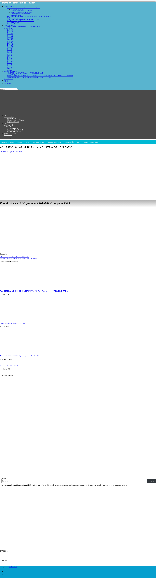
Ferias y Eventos (9, 28)
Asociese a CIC (9, 125)
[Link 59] (11, 112)
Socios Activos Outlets (15, 130)
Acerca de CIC (9, 117)
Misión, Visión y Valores (15, 120)
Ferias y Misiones (12, 18)
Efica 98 (9, 50)
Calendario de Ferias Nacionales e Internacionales (23, 19)
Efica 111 (9, 32)
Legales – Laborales (10, 71)
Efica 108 (10, 37)
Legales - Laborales (15, 152)
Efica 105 (10, 41)
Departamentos (13, 122)
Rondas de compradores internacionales (20, 21)
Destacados (4, 152)
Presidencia (7, 83)
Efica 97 (9, 51)
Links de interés (16, 15)
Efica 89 (9, 63)
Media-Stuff (13, 567)
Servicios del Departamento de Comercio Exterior (23, 8)
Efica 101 (10, 45)
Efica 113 (10, 29)
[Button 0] (18, 89)
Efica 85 (9, 69)
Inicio (5, 115)
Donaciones (8, 135)
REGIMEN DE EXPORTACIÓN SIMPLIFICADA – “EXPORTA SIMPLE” (29, 16)
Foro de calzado (12, 24)
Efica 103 (10, 42)
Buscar (3, 478)
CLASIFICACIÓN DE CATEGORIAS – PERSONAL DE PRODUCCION (29, 77)
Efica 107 (10, 38)
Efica (5, 123)
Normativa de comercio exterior (21, 12)
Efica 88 (9, 64)
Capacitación (8, 79)
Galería (9, 70)
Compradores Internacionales (20, 13)
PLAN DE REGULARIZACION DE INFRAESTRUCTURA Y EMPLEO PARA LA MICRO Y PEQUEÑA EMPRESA (34, 291)
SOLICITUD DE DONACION (9, 366)
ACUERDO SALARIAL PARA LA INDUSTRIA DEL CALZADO (26, 73)
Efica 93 (9, 57)
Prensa (6, 82)
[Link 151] (5, 577)
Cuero (6, 80)
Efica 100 (10, 47)
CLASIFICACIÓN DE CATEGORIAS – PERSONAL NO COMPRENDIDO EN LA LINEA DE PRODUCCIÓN (40, 76)
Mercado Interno (9, 25)
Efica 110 (10, 34)
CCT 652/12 (11, 74)
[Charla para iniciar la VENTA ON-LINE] (20, 320)
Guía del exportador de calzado (21, 11)
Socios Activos (12, 128)
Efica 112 (10, 31)
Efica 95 (9, 54)
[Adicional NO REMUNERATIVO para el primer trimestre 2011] (20, 352)
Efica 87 (9, 66)
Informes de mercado (18, 9)
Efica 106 (10, 40)
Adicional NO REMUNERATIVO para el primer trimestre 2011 (19, 356)
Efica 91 (9, 60)
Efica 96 (9, 53)
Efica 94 (9, 55)
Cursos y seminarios (13, 22)
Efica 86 (9, 67)
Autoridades (11, 119)
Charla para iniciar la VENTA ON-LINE (12, 323)
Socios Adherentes (14, 132)
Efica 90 (10, 61)
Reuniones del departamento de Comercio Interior (23, 27)
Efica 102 (10, 44)
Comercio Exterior (10, 6)
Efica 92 (9, 58)
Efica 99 (9, 48)
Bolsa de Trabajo (10, 133)
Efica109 (10, 35)
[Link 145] (50, 475)
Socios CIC (7, 127)
